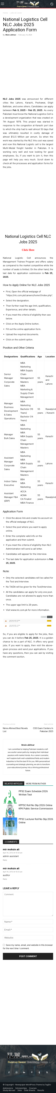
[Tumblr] (39, 1072)
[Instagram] (16, 1072)
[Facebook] (9, 1072)
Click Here (28, 249)
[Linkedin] (24, 1072)
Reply (5, 860)
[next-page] (9, 833)
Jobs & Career (16, 13)
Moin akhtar (10, 35)
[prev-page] (4, 833)
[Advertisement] (28, 66)
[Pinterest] (32, 1072)
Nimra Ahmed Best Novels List (15, 730)
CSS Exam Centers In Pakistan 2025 (43, 730)
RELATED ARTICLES (14, 784)
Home (5, 13)
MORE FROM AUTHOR (36, 784)
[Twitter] (47, 1072)
